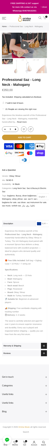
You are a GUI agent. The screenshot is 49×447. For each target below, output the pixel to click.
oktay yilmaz (17, 199)
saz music (6, 206)
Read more (21, 122)
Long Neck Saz (19, 188)
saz (25, 199)
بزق (27, 206)
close (5, 7)
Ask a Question (9, 170)
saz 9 (30, 199)
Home (4, 26)
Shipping (17, 97)
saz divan (22, 202)
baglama (11, 196)
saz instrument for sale (36, 202)
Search (26, 432)
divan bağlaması (29, 196)
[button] (7, 439)
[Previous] (6, 45)
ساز (23, 206)
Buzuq (18, 196)
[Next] (43, 45)
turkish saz (16, 206)
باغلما (32, 206)
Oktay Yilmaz (14, 176)
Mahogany (6, 199)
